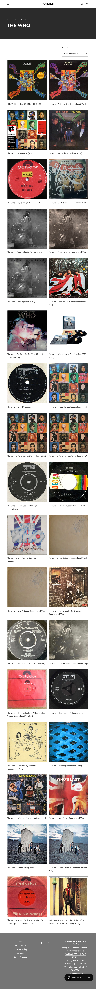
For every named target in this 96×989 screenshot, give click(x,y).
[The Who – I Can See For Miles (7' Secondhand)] (27, 482)
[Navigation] (8, 4)
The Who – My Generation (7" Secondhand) (26, 663)
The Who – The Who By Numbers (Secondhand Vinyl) (22, 767)
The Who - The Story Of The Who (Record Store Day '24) (25, 356)
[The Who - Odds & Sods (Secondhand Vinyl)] (68, 179)
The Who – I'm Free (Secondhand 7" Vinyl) (67, 505)
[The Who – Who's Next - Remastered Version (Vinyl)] (68, 844)
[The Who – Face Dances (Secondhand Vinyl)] (68, 383)
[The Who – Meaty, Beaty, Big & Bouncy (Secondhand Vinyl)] (68, 587)
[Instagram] (48, 943)
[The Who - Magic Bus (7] (27, 179)
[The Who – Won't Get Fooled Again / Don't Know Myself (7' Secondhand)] (27, 896)
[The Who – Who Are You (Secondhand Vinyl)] (27, 794)
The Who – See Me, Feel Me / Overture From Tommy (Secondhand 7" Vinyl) (27, 715)
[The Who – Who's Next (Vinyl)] (27, 844)
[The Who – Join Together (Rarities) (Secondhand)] (27, 535)
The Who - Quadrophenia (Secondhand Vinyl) (68, 252)
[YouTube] (54, 943)
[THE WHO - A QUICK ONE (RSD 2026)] (27, 80)
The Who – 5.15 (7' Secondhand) (22, 406)
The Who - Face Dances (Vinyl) (21, 153)
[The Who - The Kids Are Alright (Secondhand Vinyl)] (68, 278)
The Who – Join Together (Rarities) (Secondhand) (22, 560)
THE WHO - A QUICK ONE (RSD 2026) (25, 104)
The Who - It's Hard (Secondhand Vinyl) (65, 153)
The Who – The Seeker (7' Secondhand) (66, 713)
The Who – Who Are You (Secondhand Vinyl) (27, 818)
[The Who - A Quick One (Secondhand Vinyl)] (68, 80)
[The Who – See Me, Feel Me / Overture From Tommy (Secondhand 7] (27, 689)
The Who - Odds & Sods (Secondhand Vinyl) (67, 202)
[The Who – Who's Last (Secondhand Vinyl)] (68, 794)
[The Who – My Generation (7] (27, 640)
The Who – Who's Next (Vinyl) (21, 867)
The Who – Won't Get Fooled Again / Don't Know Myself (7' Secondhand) (27, 922)
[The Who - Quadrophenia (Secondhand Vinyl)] (68, 229)
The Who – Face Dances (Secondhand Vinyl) (68, 406)
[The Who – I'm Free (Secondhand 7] (68, 482)
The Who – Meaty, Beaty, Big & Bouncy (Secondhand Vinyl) (65, 612)
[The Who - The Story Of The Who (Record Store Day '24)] (27, 330)
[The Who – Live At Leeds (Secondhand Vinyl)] (68, 535)
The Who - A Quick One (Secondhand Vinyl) (67, 104)
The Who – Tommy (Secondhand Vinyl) (65, 765)
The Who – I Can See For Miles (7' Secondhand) (22, 507)
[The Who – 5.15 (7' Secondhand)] (27, 383)
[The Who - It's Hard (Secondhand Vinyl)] (68, 130)
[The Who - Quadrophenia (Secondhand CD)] (27, 229)
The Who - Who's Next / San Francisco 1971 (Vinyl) (67, 356)
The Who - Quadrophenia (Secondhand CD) (26, 252)
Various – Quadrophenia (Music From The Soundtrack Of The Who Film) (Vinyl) (66, 922)
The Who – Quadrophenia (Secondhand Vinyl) (68, 663)
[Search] (81, 4)
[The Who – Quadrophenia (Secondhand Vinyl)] (68, 640)
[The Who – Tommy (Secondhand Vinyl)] (68, 742)
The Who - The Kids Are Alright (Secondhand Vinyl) (67, 303)
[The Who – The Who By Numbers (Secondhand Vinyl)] (27, 742)
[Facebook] (42, 943)
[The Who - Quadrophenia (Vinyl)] (27, 278)
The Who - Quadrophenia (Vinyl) (21, 301)
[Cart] (87, 4)
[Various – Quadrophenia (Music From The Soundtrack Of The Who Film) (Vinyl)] (68, 896)
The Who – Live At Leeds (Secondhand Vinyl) (68, 558)
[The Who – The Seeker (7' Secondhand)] (68, 689)
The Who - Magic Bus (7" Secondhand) (24, 202)
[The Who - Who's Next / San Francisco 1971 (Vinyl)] (68, 330)
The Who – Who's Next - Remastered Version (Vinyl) (68, 869)
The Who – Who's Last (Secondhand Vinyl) (67, 818)
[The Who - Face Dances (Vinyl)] (27, 130)
